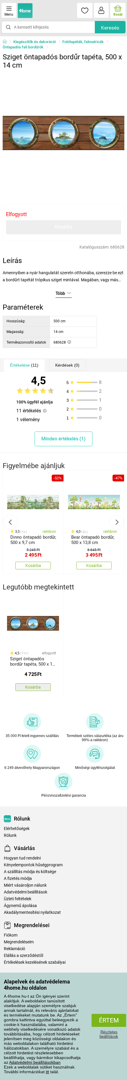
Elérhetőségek (17, 828)
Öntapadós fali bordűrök (23, 47)
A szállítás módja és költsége (30, 872)
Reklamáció (14, 949)
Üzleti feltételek (17, 899)
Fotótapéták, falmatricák (83, 42)
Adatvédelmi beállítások (25, 892)
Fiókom (10, 935)
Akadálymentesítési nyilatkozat (32, 912)
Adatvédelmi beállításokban (35, 1062)
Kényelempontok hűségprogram (33, 865)
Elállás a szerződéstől (23, 955)
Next (116, 522)
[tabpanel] (64, 133)
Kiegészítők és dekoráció (34, 42)
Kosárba (63, 227)
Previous (10, 522)
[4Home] (7, 42)
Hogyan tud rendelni (22, 858)
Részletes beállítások (109, 1034)
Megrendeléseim (19, 942)
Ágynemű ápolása (20, 905)
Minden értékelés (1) (63, 439)
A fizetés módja (18, 878)
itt (47, 1071)
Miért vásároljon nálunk (25, 885)
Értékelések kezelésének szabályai (35, 962)
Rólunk (10, 835)
